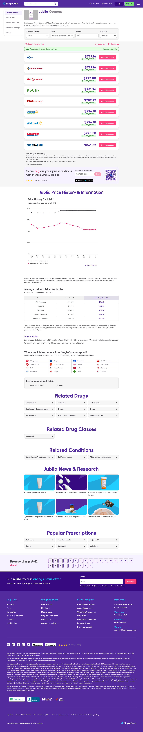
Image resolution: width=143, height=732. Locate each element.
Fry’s (31, 368)
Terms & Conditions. (117, 586)
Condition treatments (86, 612)
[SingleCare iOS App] (37, 644)
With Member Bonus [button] (90, 59)
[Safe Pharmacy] (17, 699)
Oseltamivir (62, 546)
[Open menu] (138, 4)
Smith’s (79, 364)
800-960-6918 (120, 622)
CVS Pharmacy (106, 361)
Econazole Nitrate (96, 415)
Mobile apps (46, 612)
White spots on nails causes (100, 457)
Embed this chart (91, 265)
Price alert (102, 44)
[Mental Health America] (47, 699)
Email (82, 576)
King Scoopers (59, 364)
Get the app (94, 4)
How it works (107, 4)
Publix (79, 371)
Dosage (9, 33)
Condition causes (84, 608)
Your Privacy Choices (60, 715)
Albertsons (33, 371)
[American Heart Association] (60, 699)
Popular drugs (83, 623)
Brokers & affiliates (15, 616)
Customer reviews (49, 623)
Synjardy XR (94, 540)
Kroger (56, 361)
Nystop (92, 409)
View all (13, 565)
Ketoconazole (31, 403)
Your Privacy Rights (41, 715)
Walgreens (34, 361)
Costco (103, 371)
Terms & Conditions (23, 715)
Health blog (12, 623)
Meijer (56, 371)
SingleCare (15, 723)
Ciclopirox (61, 403)
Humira (28, 546)
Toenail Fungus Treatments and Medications (38, 457)
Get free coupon (107, 57)
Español (10, 715)
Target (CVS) (34, 364)
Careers (10, 619)
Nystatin (61, 409)
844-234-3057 (120, 615)
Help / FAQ (46, 619)
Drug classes (82, 616)
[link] (113, 44)
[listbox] (37, 34)
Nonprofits (11, 612)
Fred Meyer (105, 364)
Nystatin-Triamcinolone (66, 415)
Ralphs (79, 368)
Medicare (45, 608)
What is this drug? (13, 28)
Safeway (104, 368)
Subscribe (130, 581)
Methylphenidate (64, 540)
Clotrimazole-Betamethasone (37, 409)
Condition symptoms (86, 604)
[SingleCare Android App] (50, 644)
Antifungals (30, 436)
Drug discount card (49, 616)
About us (10, 604)
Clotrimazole (95, 403)
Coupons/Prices (12, 13)
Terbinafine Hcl (31, 415)
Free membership (110, 49)
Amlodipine (94, 546)
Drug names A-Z (84, 627)
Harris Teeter (58, 368)
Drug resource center (86, 619)
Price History (10, 18)
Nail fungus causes (65, 457)
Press (9, 608)
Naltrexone (30, 540)
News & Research (12, 23)
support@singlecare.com (125, 630)
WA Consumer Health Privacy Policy (85, 715)
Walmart (80, 361)
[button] (34, 44)
